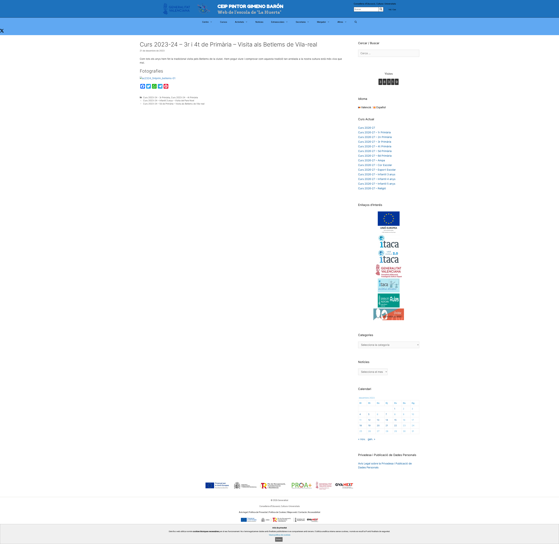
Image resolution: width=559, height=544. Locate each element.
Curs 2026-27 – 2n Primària (375, 137)
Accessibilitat (314, 512)
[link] (2, 30)
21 (387, 425)
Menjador (321, 22)
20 (378, 425)
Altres (340, 22)
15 (395, 420)
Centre (205, 22)
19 (369, 425)
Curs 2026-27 (366, 127)
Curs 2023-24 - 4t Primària (184, 97)
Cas (394, 9)
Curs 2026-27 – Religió (372, 188)
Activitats (239, 22)
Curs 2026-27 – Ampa (371, 160)
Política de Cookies (277, 512)
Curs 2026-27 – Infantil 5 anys (376, 183)
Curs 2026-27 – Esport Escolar (377, 169)
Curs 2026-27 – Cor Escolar (375, 165)
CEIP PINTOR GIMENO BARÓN (250, 6)
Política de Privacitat (258, 512)
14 (387, 420)
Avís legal (243, 512)
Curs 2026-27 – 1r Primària (374, 132)
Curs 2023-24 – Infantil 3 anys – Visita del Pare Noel (168, 100)
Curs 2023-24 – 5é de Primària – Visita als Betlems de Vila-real (173, 103)
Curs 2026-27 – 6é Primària (375, 155)
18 (360, 425)
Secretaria (301, 22)
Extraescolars (277, 22)
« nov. (362, 439)
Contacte (302, 512)
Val (390, 9)
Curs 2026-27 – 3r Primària (374, 141)
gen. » (371, 439)
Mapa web (292, 512)
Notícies (259, 22)
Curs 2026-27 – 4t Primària (374, 146)
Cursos (223, 22)
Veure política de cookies (279, 535)
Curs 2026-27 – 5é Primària (375, 151)
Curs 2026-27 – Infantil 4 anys (376, 179)
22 (395, 425)
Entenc (279, 539)
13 (378, 420)
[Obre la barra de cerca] (356, 22)
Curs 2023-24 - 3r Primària (156, 97)
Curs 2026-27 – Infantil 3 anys (376, 174)
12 (369, 420)
